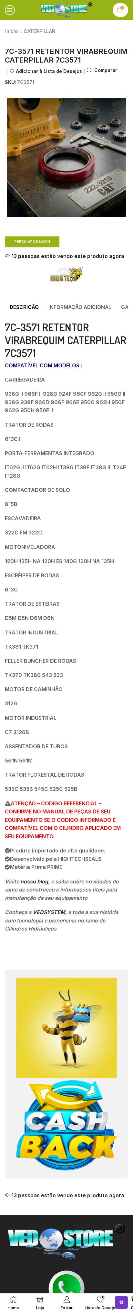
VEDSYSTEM (49, 912)
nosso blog (34, 881)
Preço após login (32, 241)
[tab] (24, 307)
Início (11, 31)
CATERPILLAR (39, 31)
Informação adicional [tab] (79, 307)
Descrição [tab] (24, 307)
